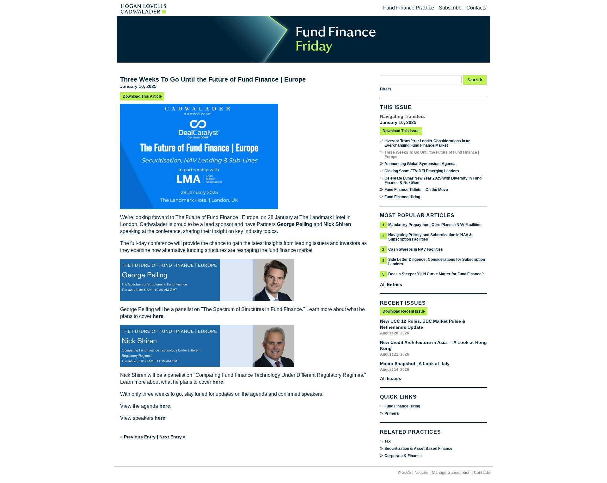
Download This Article (142, 96)
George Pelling (294, 224)
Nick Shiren (337, 224)
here (158, 316)
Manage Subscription (451, 472)
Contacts (476, 7)
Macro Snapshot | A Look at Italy (415, 363)
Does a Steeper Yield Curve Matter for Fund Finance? (436, 274)
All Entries (391, 284)
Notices (421, 472)
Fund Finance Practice (408, 7)
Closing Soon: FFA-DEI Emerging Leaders (421, 171)
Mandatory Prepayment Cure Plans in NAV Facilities (434, 225)
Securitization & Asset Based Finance (418, 448)
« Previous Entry (138, 436)
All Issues (390, 378)
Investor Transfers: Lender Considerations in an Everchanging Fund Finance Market (427, 143)
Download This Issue (401, 131)
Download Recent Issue (404, 311)
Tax (387, 441)
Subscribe (450, 7)
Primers (391, 413)
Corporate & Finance (403, 456)
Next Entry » (172, 436)
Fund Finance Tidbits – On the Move (416, 189)
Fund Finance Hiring (402, 197)
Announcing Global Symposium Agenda (420, 164)
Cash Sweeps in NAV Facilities (415, 249)
